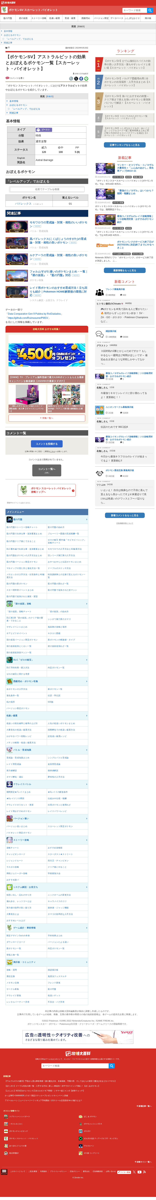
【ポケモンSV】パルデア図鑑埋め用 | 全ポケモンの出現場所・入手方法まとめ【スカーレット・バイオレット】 (127, 82)
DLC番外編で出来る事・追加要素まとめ (25, 549)
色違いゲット (54, 995)
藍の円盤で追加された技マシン (62, 590)
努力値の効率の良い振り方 (19, 908)
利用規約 (43, 1171)
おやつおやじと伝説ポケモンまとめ (64, 562)
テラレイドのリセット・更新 (20, 805)
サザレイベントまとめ (17, 627)
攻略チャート (13, 848)
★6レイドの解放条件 (58, 792)
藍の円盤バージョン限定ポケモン (22, 562)
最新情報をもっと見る (124, 270)
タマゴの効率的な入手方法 (60, 914)
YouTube (139, 1172)
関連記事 (7, 42)
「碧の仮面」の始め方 (58, 611)
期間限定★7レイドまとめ (19, 792)
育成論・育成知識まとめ (18, 758)
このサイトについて (17, 1171)
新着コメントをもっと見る (124, 515)
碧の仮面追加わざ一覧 (58, 646)
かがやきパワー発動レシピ (19, 736)
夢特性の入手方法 (56, 777)
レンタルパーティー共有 (18, 1002)
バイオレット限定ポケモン (19, 833)
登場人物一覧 (13, 955)
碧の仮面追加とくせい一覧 (19, 646)
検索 (150, 10)
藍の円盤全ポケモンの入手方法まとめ (24, 555)
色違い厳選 (54, 18)
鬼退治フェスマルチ (57, 976)
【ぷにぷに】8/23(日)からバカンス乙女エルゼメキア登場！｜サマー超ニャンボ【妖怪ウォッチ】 (45, 1091)
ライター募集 (125, 1172)
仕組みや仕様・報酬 (57, 798)
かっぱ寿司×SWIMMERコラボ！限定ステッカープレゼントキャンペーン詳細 (36, 1095)
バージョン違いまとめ (17, 826)
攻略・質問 (12, 970)
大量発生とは (13, 914)
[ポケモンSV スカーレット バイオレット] (8, 3)
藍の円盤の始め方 (56, 527)
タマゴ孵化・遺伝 (15, 777)
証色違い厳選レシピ (57, 736)
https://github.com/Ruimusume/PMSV (28, 318)
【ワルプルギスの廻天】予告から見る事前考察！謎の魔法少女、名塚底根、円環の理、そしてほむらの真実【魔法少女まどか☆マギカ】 (60, 1081)
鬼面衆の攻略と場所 (57, 627)
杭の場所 (11, 702)
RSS (144, 1172)
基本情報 (7, 31)
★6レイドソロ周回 (15, 798)
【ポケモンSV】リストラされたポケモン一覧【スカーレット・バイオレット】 (125, 117)
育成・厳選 (70, 18)
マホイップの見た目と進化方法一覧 (23, 568)
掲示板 (148, 18)
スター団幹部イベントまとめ (20, 590)
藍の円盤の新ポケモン (17, 583)
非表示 (81, 26)
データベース (116, 18)
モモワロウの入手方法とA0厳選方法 (65, 549)
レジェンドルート (15, 860)
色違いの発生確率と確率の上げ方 (22, 723)
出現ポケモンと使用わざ (59, 805)
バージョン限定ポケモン (18, 708)
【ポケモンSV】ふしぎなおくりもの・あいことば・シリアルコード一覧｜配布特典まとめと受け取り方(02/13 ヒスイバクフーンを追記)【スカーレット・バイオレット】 (127, 131)
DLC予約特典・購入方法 (18, 667)
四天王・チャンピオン (58, 860)
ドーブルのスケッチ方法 (59, 568)
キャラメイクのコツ (57, 901)
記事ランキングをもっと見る (125, 145)
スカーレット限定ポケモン (60, 826)
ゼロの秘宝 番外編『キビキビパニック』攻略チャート (67, 541)
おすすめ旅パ (13, 880)
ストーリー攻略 (38, 18)
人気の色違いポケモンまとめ (61, 723)
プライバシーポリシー (58, 1171)
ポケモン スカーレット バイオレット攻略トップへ (51, 490)
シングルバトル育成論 (58, 758)
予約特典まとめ (55, 935)
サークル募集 (13, 989)
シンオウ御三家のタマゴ (59, 619)
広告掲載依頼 (98, 1171)
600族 (50, 702)
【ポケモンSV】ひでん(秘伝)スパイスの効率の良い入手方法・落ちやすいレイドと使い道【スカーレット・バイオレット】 (127, 64)
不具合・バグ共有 (56, 1002)
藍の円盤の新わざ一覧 (58, 583)
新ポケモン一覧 (55, 689)
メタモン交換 (13, 983)
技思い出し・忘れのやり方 (19, 895)
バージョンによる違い (58, 942)
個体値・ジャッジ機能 (58, 908)
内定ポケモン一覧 (56, 667)
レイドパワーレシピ (57, 811)
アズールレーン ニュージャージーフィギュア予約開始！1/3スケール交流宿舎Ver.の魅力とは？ (43, 1100)
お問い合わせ (111, 1171)
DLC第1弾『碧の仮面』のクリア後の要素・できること (25, 619)
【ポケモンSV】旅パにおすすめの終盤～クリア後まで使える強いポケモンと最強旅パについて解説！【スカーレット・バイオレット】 (127, 101)
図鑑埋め (86, 18)
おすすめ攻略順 (55, 848)
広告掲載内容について (124, 523)
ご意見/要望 (32, 1171)
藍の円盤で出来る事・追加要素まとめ (24, 533)
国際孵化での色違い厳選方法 (61, 730)
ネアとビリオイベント (17, 633)
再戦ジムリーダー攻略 (17, 873)
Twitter (134, 1172)
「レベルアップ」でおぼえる (19, 39)
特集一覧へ (48, 418)
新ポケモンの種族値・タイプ (61, 640)
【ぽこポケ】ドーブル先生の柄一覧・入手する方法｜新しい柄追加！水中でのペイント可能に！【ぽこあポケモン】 (52, 1086)
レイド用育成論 (14, 764)
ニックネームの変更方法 (59, 895)
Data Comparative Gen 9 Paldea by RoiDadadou (34, 313)
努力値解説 (12, 770)
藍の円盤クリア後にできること (21, 541)
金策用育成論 (54, 764)
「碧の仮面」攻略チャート (19, 611)
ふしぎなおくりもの (132, 18)
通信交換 (11, 976)
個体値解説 (53, 770)
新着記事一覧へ (144, 1106)
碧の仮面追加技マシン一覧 (19, 652)
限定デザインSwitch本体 (18, 935)
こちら (52, 451)
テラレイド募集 (14, 995)
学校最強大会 (54, 873)
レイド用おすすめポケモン (19, 811)
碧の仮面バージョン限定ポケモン (22, 640)
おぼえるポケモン (12, 35)
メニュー (4, 1173)
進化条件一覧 (13, 695)
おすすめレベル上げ (16, 920)
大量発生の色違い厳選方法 (19, 730)
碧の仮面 (23, 18)
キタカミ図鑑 (54, 633)
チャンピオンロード (16, 854)
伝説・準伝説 (54, 695)
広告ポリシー (75, 1171)
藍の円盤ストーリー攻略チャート (22, 527)
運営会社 (86, 1171)
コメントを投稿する (47, 444)
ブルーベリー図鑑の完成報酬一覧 (63, 533)
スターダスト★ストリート (60, 854)
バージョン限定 (101, 18)
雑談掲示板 (53, 970)
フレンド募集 (54, 983)
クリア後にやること (57, 867)
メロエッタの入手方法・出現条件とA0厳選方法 (26, 576)
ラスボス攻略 (13, 867)
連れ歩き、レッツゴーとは (19, 901)
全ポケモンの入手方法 (17, 689)
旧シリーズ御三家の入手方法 (61, 555)
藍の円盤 (8, 18)
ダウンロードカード (16, 942)
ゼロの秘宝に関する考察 (18, 674)
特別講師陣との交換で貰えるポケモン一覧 (66, 576)
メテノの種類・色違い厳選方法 (21, 742)
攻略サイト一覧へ (143, 1162)
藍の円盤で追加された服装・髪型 (22, 596)
